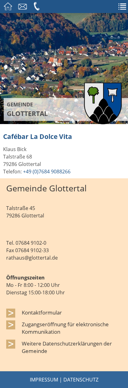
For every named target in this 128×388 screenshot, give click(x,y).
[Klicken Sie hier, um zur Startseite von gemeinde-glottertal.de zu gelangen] (103, 122)
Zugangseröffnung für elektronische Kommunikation (65, 327)
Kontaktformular (42, 312)
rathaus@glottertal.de (32, 257)
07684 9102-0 (31, 242)
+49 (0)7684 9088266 (47, 171)
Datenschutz (80, 379)
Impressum (44, 379)
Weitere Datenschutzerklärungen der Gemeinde (67, 347)
